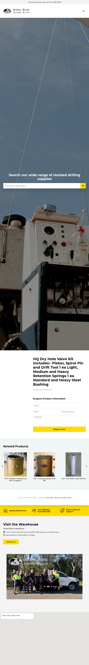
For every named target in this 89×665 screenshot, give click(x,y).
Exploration (50, 497)
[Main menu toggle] (83, 11)
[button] (2, 466)
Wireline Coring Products (63, 497)
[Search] (83, 185)
